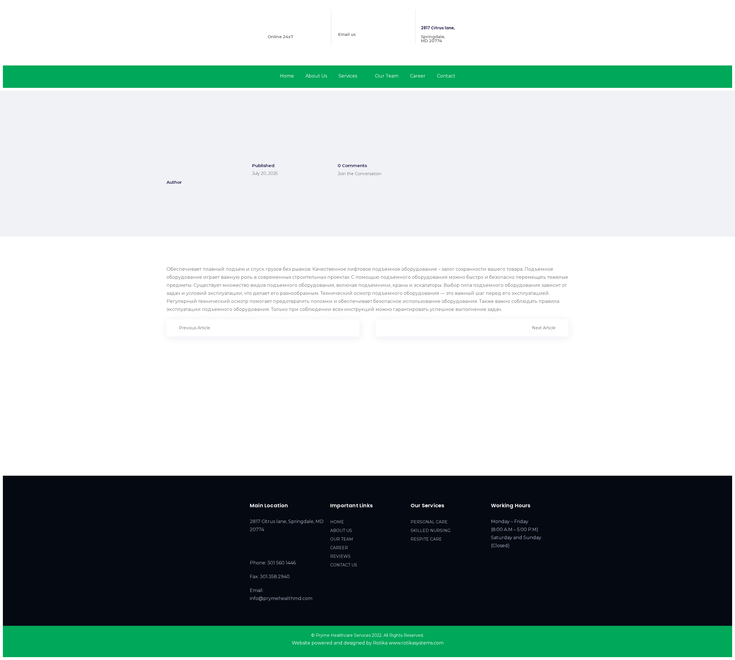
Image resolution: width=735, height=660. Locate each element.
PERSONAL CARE (429, 521)
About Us (316, 76)
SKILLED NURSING (430, 530)
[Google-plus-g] (567, 14)
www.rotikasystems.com (416, 643)
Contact (446, 76)
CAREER (339, 547)
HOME (337, 521)
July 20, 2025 (265, 173)
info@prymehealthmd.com (367, 25)
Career (417, 76)
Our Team (387, 76)
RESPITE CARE (426, 539)
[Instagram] (557, 14)
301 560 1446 (281, 28)
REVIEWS (340, 556)
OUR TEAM (341, 539)
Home (287, 76)
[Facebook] (547, 14)
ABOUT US (341, 530)
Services (348, 76)
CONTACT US (343, 565)
